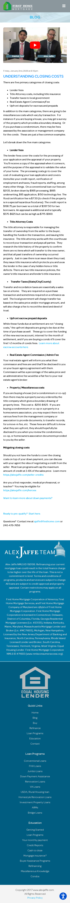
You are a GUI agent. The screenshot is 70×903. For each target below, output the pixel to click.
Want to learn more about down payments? (27, 498)
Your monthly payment (35, 840)
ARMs (35, 807)
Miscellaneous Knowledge (35, 871)
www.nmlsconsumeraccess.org (44, 653)
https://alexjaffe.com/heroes (19, 490)
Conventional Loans (35, 760)
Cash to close (35, 850)
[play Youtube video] (35, 45)
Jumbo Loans (35, 771)
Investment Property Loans (35, 802)
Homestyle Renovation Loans (35, 797)
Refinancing (35, 866)
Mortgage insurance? (35, 855)
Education (35, 738)
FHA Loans (35, 766)
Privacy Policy (34, 897)
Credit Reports (35, 845)
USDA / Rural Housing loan (35, 792)
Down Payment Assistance (35, 776)
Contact (35, 743)
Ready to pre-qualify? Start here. (22, 513)
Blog (35, 717)
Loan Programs (35, 733)
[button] (63, 896)
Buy (35, 723)
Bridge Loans (35, 812)
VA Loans (35, 786)
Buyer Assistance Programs (35, 860)
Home (35, 712)
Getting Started (35, 829)
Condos (35, 876)
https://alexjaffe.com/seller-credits (23, 474)
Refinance (35, 728)
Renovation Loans (35, 781)
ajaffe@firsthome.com (47, 521)
